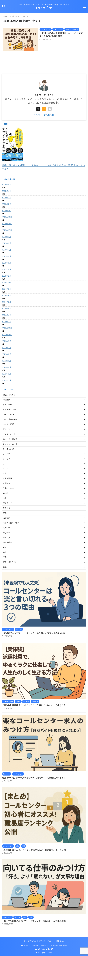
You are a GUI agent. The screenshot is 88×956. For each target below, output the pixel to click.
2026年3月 (6, 197)
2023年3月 (6, 348)
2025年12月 (7, 217)
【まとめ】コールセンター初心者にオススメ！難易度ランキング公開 (34, 850)
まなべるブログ (44, 7)
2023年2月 (6, 354)
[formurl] (50, 109)
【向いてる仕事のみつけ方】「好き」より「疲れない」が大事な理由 (34, 921)
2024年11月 (7, 282)
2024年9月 (6, 289)
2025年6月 (6, 256)
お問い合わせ (60, 941)
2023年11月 (7, 334)
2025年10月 (7, 230)
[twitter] (38, 109)
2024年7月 (6, 302)
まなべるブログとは (30, 941)
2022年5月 (6, 380)
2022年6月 (6, 374)
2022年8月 (6, 361)
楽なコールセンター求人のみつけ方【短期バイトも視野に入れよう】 (34, 777)
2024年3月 (6, 321)
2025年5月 (6, 263)
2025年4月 (6, 269)
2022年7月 (6, 367)
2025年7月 (6, 250)
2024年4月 (6, 315)
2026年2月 (6, 204)
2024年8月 (6, 295)
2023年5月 (6, 341)
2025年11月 (7, 224)
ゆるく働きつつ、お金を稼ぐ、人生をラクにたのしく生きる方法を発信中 (44, 945)
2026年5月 (6, 184)
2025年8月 (6, 243)
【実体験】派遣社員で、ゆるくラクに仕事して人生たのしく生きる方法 (35, 705)
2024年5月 (6, 308)
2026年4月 (6, 191)
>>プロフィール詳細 (44, 114)
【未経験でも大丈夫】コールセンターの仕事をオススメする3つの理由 (34, 633)
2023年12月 (7, 328)
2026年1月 (6, 210)
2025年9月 (6, 237)
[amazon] (44, 109)
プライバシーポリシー (46, 941)
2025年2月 (6, 276)
